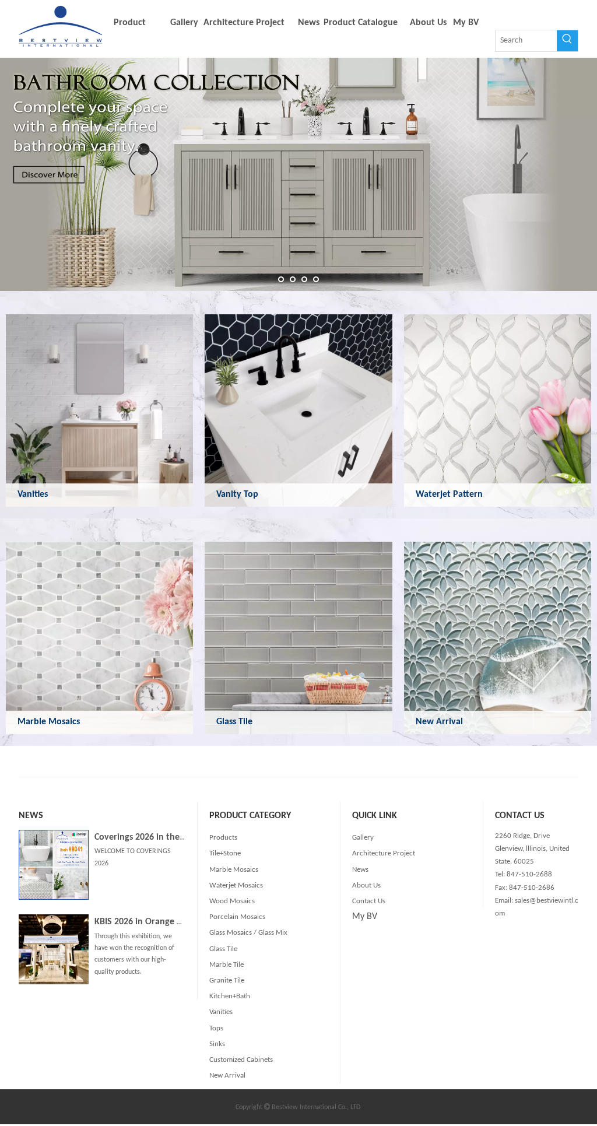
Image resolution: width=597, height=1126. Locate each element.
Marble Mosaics (48, 722)
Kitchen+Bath (229, 996)
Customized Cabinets (241, 1060)
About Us (366, 885)
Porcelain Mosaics (237, 917)
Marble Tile (226, 965)
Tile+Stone (225, 853)
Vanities (32, 494)
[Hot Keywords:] (567, 40)
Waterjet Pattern (449, 494)
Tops (216, 1028)
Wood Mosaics (232, 901)
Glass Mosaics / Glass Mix (248, 932)
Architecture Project (383, 853)
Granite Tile (226, 980)
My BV (364, 916)
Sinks (217, 1044)
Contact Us (368, 901)
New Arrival (439, 722)
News (360, 870)
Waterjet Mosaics (236, 885)
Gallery (363, 837)
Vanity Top (237, 494)
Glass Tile (234, 722)
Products (223, 837)
